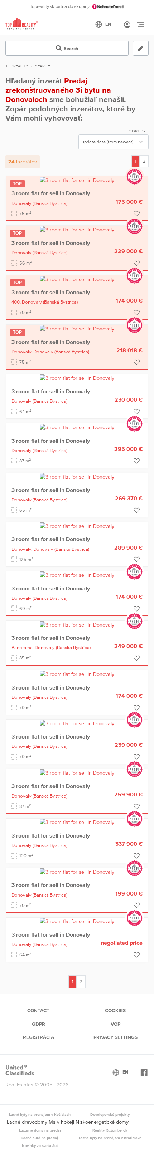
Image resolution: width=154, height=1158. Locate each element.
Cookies (115, 1010)
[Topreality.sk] (21, 24)
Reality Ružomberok (109, 1130)
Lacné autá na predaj (39, 1137)
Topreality (16, 66)
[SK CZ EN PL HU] (108, 24)
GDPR (38, 1024)
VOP (115, 1024)
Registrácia (38, 1037)
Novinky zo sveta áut (40, 1145)
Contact (38, 1010)
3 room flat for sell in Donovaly (50, 193)
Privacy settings (115, 1037)
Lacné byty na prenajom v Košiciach (40, 1114)
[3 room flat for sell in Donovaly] (77, 180)
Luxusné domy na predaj (40, 1130)
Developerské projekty (110, 1114)
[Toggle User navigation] (127, 25)
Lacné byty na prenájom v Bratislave (110, 1137)
